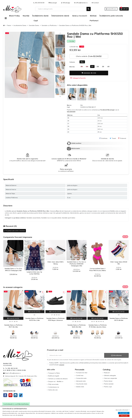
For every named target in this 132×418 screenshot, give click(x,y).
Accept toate (124, 413)
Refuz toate (124, 415)
